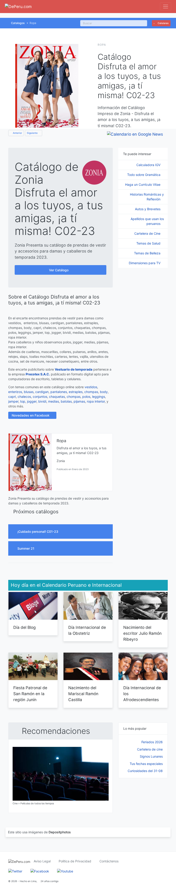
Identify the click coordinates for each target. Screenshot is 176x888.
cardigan (42, 392)
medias (53, 401)
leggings (98, 396)
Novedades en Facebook (31, 415)
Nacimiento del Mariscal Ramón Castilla (83, 693)
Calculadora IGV (148, 165)
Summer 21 (26, 548)
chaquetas (57, 396)
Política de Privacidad (75, 861)
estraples (75, 392)
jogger (31, 401)
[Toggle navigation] (165, 7)
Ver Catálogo (59, 270)
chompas (91, 392)
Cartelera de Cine (147, 233)
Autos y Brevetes (148, 209)
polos (86, 396)
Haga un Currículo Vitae (143, 184)
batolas (66, 401)
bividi (42, 401)
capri (12, 396)
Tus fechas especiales (146, 764)
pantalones (58, 392)
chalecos (24, 396)
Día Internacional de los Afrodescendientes (142, 693)
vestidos (91, 387)
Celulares (163, 23)
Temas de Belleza (147, 253)
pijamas (79, 401)
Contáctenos (108, 861)
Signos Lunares (151, 756)
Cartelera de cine (150, 749)
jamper (13, 401)
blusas (28, 392)
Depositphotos (60, 832)
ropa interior (96, 401)
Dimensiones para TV (145, 263)
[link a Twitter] (15, 871)
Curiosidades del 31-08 (145, 771)
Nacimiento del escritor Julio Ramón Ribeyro (142, 633)
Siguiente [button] (32, 133)
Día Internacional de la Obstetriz (87, 630)
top (22, 401)
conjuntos (40, 396)
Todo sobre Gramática (144, 175)
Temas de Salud (148, 243)
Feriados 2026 (152, 742)
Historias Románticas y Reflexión (147, 196)
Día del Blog (24, 627)
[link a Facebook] (39, 871)
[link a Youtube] (65, 871)
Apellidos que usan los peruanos (147, 221)
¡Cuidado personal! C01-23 (38, 531)
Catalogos (18, 23)
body (104, 392)
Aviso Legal (42, 861)
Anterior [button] (17, 133)
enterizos (15, 392)
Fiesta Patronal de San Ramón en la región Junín (30, 693)
